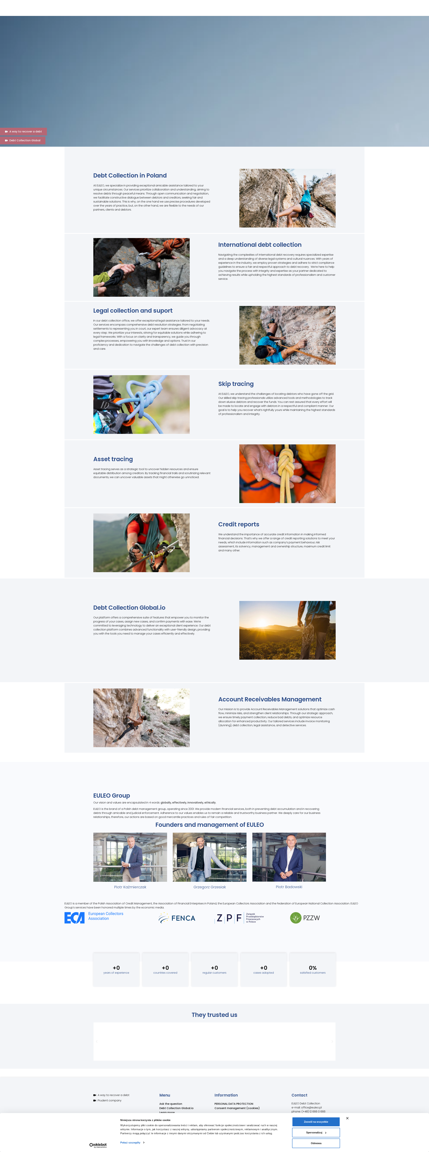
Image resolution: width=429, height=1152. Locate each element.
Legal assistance (311, 11)
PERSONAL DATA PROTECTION (233, 1104)
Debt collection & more (232, 11)
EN (363, 4)
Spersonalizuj (314, 1132)
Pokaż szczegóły (130, 1142)
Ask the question (170, 1104)
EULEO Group (200, 11)
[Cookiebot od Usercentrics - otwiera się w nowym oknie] (98, 1145)
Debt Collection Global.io (274, 11)
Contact (357, 11)
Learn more (337, 11)
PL (358, 4)
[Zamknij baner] (347, 1118)
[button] (96, 1041)
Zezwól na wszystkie (316, 1121)
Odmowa (316, 1143)
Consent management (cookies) (237, 1108)
